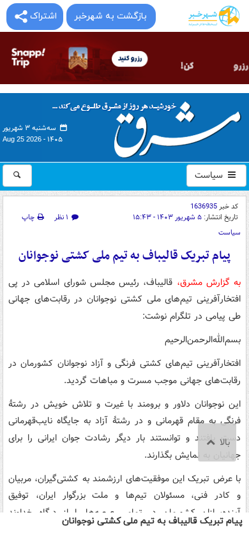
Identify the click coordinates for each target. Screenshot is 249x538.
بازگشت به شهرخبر (110, 16)
